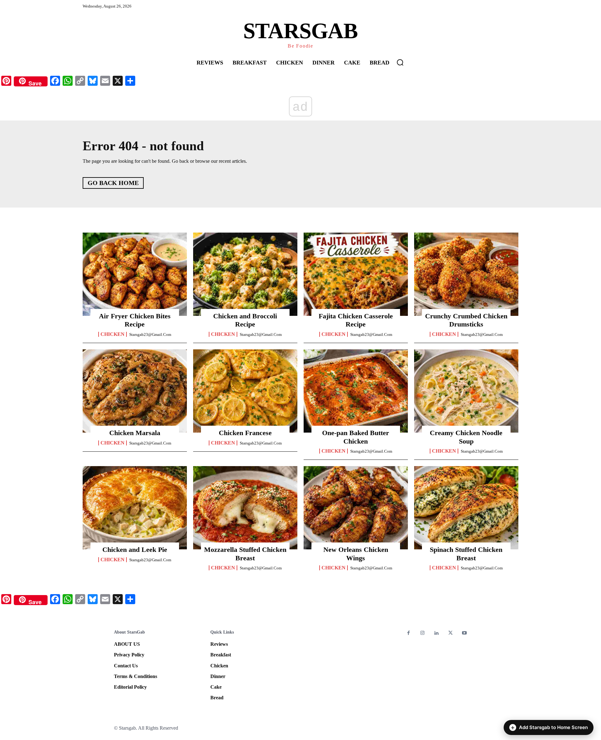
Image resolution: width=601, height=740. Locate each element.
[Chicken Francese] (245, 391)
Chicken (112, 334)
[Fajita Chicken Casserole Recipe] (356, 274)
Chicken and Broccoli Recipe (245, 320)
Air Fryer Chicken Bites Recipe (135, 320)
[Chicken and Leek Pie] (135, 507)
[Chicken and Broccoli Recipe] (245, 274)
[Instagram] (422, 633)
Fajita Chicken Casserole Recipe (356, 320)
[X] (450, 633)
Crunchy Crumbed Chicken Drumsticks (466, 320)
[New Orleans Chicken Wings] (356, 507)
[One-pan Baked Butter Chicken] (356, 391)
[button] (400, 62)
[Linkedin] (436, 633)
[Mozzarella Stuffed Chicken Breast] (245, 507)
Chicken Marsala (134, 433)
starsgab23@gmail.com (150, 334)
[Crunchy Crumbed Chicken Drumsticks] (466, 274)
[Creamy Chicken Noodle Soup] (466, 391)
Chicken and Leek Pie (134, 549)
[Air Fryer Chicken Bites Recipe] (135, 274)
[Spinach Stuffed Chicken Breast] (466, 507)
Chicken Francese (245, 433)
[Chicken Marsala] (135, 391)
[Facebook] (408, 633)
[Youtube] (464, 633)
